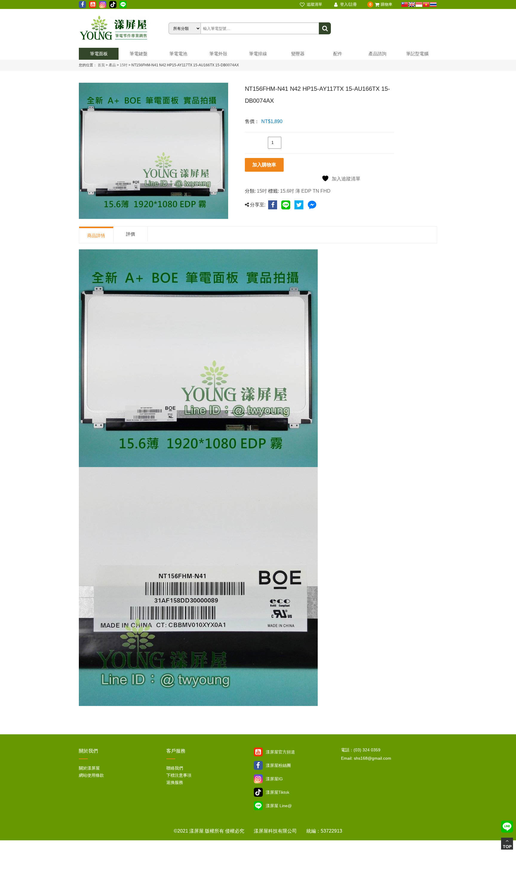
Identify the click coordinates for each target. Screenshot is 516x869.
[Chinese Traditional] (404, 4)
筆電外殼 (218, 53)
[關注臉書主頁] (258, 765)
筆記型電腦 (417, 53)
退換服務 (174, 782)
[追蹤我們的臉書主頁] (82, 4)
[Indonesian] (419, 4)
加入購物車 (264, 164)
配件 (337, 53)
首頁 (101, 65)
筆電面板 (99, 53)
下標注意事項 (178, 775)
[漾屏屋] (123, 28)
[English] (411, 4)
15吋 (123, 65)
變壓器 (298, 53)
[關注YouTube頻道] (258, 751)
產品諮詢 (377, 53)
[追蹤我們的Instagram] (102, 4)
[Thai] (433, 4)
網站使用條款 (91, 775)
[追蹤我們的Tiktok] (112, 4)
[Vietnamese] (426, 4)
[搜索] (325, 28)
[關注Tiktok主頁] (258, 792)
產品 (112, 65)
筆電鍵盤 (139, 53)
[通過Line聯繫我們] (123, 4)
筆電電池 (178, 53)
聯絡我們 (174, 768)
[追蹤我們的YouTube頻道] (92, 4)
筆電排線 (258, 53)
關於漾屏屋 (89, 768)
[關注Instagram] (258, 778)
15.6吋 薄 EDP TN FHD (305, 191)
